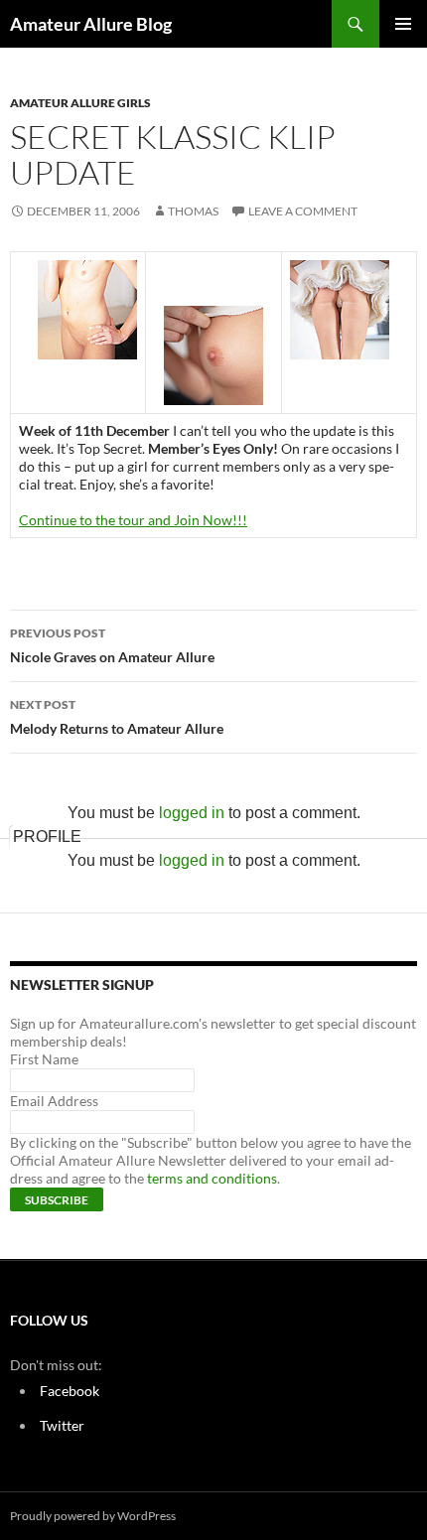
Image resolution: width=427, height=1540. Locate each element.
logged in (191, 812)
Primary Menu (403, 24)
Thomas (193, 211)
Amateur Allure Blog (91, 24)
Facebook (69, 1390)
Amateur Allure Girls (80, 102)
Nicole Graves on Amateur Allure (112, 645)
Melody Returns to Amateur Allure (116, 717)
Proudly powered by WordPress (93, 1515)
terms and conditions (212, 1178)
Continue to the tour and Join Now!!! (133, 519)
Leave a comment (302, 211)
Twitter (62, 1425)
